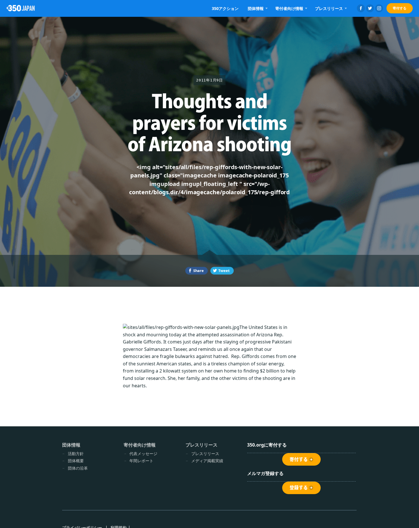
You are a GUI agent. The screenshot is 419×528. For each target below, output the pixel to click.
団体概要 (76, 460)
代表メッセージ (143, 453)
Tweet (224, 270)
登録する (299, 487)
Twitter (370, 8)
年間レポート (141, 460)
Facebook (361, 8)
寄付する (399, 8)
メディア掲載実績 (207, 460)
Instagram (379, 8)
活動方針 (76, 453)
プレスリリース (205, 453)
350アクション (225, 8)
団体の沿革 (78, 468)
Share (198, 270)
